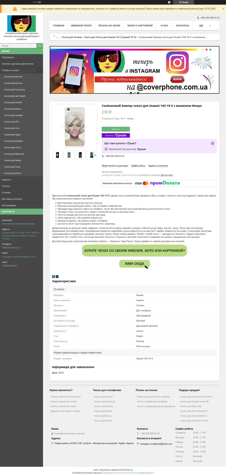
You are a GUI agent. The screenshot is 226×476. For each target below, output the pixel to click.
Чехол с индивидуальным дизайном (156, 406)
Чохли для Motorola (14, 153)
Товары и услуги (10, 70)
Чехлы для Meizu (103, 415)
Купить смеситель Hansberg (65, 396)
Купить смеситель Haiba (63, 406)
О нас (164, 25)
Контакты (182, 25)
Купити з (110, 135)
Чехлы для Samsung (104, 401)
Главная (58, 25)
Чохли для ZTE (11, 121)
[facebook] (53, 277)
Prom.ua (129, 470)
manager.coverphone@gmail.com (19, 256)
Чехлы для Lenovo (103, 396)
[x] (57, 277)
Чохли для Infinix (12, 173)
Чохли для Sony (12, 166)
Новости (6, 179)
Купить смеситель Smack (64, 401)
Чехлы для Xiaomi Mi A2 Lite (194, 420)
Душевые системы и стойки (65, 410)
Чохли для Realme (13, 140)
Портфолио (8, 57)
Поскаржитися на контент (115, 473)
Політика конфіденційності (141, 473)
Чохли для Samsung (14, 89)
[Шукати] (39, 45)
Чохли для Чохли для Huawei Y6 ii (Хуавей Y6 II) (110, 37)
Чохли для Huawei (13, 115)
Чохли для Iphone (13, 76)
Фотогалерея (9, 205)
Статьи (6, 186)
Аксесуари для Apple (14, 95)
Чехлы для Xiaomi (103, 420)
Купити (116, 129)
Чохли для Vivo (12, 128)
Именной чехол (81, 25)
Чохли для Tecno (12, 147)
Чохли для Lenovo (13, 83)
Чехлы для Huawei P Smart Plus (196, 396)
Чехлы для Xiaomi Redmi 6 (193, 415)
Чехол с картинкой (140, 25)
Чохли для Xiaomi (13, 102)
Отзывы (6, 192)
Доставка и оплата (12, 198)
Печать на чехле (109, 25)
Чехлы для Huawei (103, 406)
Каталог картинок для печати (17, 63)
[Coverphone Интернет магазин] (21, 23)
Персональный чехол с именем (153, 396)
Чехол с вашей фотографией (152, 401)
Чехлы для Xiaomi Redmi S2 (194, 410)
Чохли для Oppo (12, 134)
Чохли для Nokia (12, 160)
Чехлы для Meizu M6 (190, 406)
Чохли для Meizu (12, 108)
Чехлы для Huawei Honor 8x (194, 401)
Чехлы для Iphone (103, 410)
